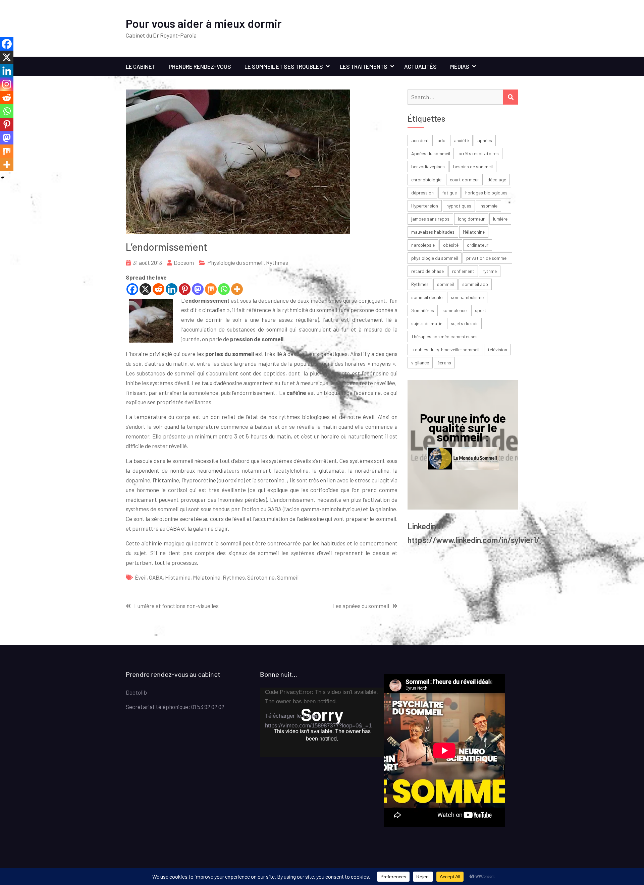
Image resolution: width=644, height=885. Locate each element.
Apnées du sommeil (430, 153)
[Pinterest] (185, 289)
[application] (322, 722)
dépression (422, 192)
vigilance (420, 362)
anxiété (461, 140)
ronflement (463, 271)
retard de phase (427, 271)
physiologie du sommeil (434, 258)
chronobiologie (426, 179)
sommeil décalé (426, 297)
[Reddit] (158, 289)
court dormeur (464, 179)
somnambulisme (467, 297)
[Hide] (2, 177)
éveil (141, 577)
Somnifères (422, 310)
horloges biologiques (486, 192)
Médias (459, 66)
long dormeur (471, 219)
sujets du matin (426, 323)
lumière (500, 219)
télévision (497, 349)
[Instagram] (6, 84)
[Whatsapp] (224, 289)
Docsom (184, 262)
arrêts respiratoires (479, 153)
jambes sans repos (430, 219)
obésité (451, 245)
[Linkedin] (171, 289)
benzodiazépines (428, 166)
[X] (145, 289)
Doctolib (136, 692)
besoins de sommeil (473, 166)
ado (441, 140)
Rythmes (277, 262)
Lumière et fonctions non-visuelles (176, 606)
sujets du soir (464, 323)
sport (480, 310)
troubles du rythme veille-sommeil (445, 349)
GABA (156, 577)
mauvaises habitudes (432, 232)
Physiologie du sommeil (235, 262)
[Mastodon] (198, 289)
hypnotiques (458, 206)
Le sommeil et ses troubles (284, 66)
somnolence (454, 310)
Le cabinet (140, 66)
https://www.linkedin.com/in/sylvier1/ (474, 540)
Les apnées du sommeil (360, 606)
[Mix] (211, 289)
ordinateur (477, 245)
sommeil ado (475, 284)
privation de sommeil (487, 258)
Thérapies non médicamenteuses (444, 336)
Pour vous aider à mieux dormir (204, 23)
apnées (484, 140)
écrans (444, 362)
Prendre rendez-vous (200, 66)
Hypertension (424, 206)
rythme (490, 271)
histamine (178, 577)
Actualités (420, 66)
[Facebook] (132, 289)
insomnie (488, 206)
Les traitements (363, 66)
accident (420, 140)
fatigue (449, 192)
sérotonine (261, 577)
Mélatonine (206, 577)
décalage (496, 179)
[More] (237, 289)
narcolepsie (423, 245)
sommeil (288, 577)
